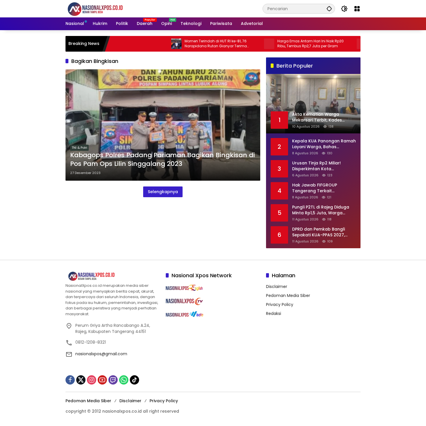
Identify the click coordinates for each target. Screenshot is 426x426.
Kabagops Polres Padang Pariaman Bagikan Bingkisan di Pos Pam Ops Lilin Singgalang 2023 (162, 159)
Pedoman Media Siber (288, 295)
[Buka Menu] (357, 8)
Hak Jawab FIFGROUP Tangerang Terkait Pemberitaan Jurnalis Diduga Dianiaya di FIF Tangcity (322, 188)
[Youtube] (102, 380)
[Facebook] (70, 380)
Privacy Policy (279, 304)
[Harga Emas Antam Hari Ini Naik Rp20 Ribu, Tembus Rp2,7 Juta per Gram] (252, 44)
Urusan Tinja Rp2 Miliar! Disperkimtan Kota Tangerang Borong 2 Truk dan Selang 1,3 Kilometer (319, 166)
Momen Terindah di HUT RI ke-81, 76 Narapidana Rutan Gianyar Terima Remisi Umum (198, 44)
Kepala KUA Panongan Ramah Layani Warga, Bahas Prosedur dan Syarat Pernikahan (324, 144)
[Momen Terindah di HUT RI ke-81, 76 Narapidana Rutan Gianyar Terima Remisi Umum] (159, 44)
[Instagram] (91, 380)
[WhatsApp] (123, 380)
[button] (329, 8)
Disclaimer (276, 286)
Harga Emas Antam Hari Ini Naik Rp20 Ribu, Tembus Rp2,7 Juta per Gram (293, 43)
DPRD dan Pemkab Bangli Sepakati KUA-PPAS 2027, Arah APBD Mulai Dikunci (318, 232)
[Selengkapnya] (112, 276)
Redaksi (273, 313)
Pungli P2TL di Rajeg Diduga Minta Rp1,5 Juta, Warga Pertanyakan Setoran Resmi (321, 210)
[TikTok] (134, 380)
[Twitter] (80, 380)
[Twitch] (113, 380)
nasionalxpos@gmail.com (101, 354)
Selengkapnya (163, 192)
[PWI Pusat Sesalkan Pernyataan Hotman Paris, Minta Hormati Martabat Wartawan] (344, 44)
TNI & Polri (79, 147)
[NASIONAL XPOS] (102, 8)
